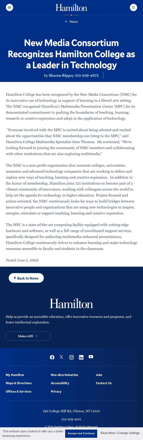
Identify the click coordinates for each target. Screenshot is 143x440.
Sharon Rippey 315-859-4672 (74, 75)
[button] (9, 7)
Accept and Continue (81, 433)
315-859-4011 (71, 419)
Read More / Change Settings (120, 433)
